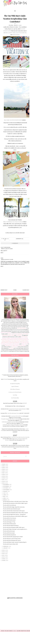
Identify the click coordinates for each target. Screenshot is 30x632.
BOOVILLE (10, 334)
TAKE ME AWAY (15, 344)
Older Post (26, 289)
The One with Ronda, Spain (9, 533)
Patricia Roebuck (15, 34)
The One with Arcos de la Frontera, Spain (12, 538)
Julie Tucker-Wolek (5, 247)
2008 (3, 560)
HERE (20, 410)
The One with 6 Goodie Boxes (9, 505)
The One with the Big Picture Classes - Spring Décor (14, 514)
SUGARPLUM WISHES (23, 338)
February (6, 546)
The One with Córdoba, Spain (9, 523)
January (5, 548)
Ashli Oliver (5, 32)
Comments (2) (19, 238)
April (4, 498)
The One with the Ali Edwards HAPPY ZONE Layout (13, 527)
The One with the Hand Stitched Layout (11, 508)
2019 (3, 476)
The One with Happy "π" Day (9, 521)
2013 (3, 551)
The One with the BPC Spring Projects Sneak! (13, 536)
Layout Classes (15, 386)
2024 (3, 467)
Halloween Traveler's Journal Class (10, 422)
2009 (3, 558)
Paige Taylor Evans (6, 630)
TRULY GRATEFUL (5, 342)
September (6, 489)
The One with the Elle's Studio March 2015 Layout (14, 510)
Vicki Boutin (20, 438)
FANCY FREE (24, 344)
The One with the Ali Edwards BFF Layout (12, 540)
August (5, 491)
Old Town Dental (21, 328)
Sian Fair (24, 32)
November (6, 486)
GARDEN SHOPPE (14, 339)
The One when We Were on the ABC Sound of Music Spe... (15, 501)
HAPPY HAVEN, (24, 336)
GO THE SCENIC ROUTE (15, 341)
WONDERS (7, 341)
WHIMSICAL (17, 342)
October (6, 487)
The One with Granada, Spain (9, 520)
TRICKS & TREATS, (6, 338)
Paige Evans (14, 438)
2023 (3, 469)
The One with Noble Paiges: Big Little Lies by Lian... (14, 507)
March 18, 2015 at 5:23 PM (7, 259)
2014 (3, 550)
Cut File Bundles (15, 398)
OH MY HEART (9, 344)
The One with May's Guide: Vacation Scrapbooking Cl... (15, 542)
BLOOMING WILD (5, 339)
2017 (3, 479)
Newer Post (4, 289)
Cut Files (15, 395)
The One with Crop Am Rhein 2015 (10, 544)
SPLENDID (20, 339)
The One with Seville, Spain (9, 531)
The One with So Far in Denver (9, 518)
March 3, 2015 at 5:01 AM (7, 248)
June (4, 494)
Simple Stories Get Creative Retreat (17, 409)
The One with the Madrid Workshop (11, 525)
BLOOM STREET (24, 341)
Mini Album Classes (15, 389)
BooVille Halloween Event (13, 413)
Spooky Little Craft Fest (16, 416)
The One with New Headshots (9, 534)
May (4, 496)
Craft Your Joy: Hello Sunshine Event (19, 437)
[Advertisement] (15, 578)
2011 (3, 555)
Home (15, 289)
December (6, 484)
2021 (3, 472)
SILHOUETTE (14, 346)
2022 (3, 471)
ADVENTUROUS (14, 338)
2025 (3, 465)
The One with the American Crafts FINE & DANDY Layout (15, 503)
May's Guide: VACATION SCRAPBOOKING (13, 120)
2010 (3, 557)
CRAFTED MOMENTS (17, 334)
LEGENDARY (19, 335)
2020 (3, 474)
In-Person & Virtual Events (15, 392)
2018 (3, 477)
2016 (3, 481)
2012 (3, 553)
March (5, 499)
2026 (3, 464)
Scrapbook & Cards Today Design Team (15, 345)
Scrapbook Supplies (15, 383)
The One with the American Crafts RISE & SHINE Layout (15, 516)
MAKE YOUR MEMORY (6, 332)
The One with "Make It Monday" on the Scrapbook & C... (15, 529)
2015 (3, 483)
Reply (2, 252)
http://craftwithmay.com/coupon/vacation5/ (13, 221)
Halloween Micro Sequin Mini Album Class (12, 424)
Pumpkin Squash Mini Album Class (9, 419)
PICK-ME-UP (23, 342)
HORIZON (11, 342)
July (4, 493)
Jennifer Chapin (12, 32)
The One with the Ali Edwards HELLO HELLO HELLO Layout (15, 512)
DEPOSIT (25, 403)
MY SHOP (11, 348)
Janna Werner (19, 32)
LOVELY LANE (11, 335)
